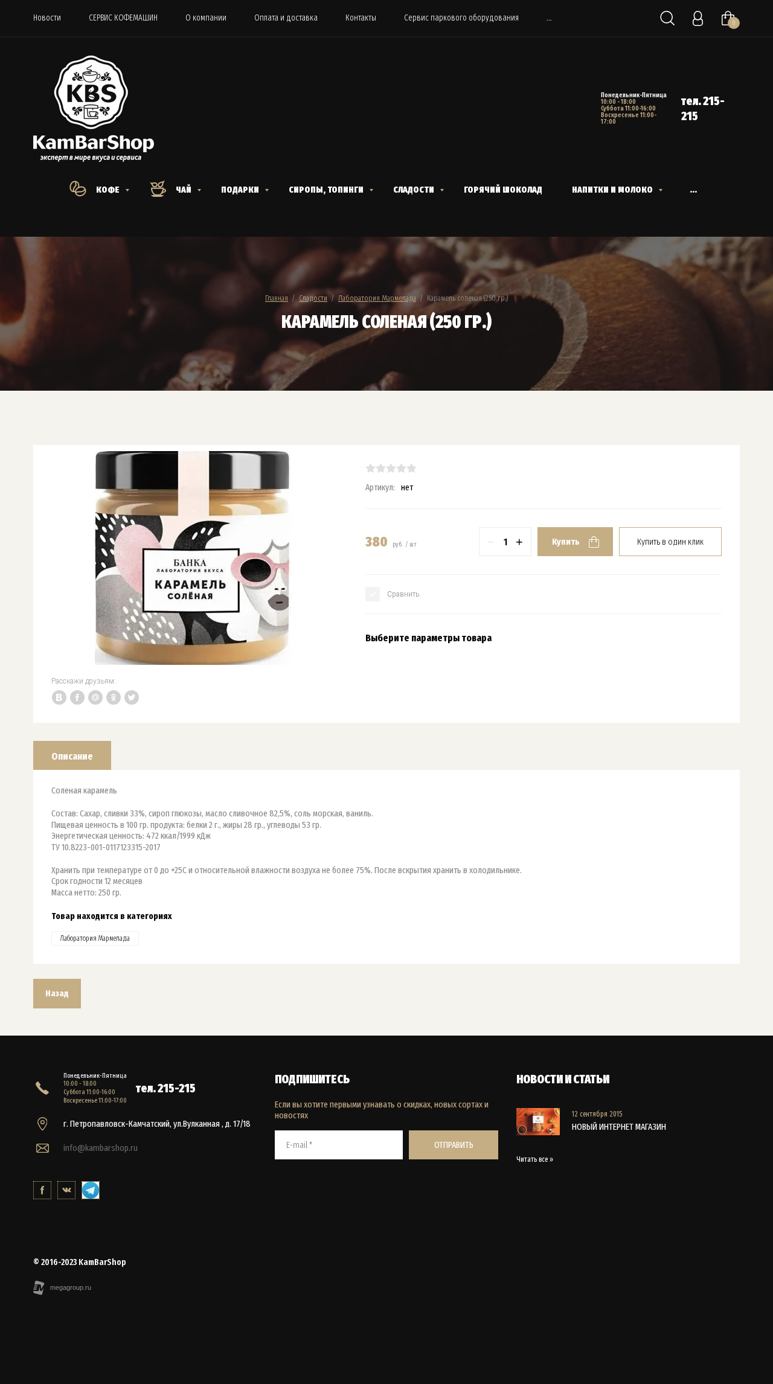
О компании (205, 18)
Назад (57, 993)
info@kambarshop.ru (100, 1147)
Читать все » (534, 1159)
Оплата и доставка (286, 18)
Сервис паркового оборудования (461, 18)
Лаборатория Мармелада (377, 298)
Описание (72, 756)
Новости (47, 18)
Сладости (313, 298)
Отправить (453, 1144)
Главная (276, 298)
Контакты (360, 18)
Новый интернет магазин (619, 1126)
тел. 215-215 (166, 1088)
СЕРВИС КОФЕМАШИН (123, 18)
